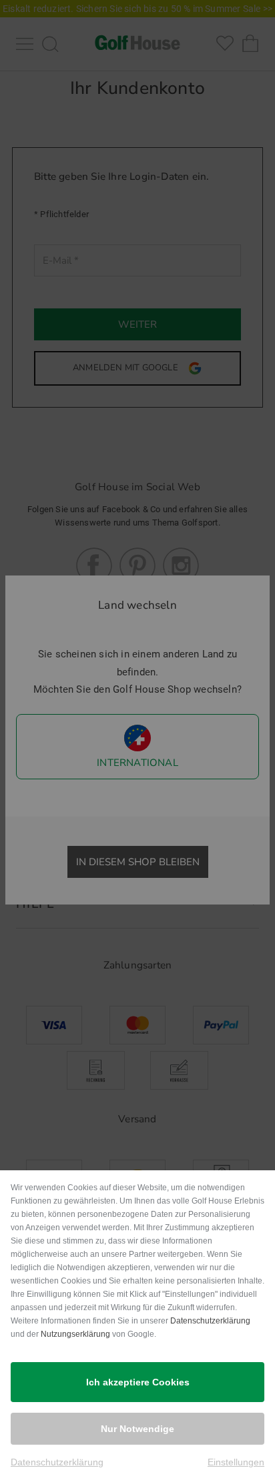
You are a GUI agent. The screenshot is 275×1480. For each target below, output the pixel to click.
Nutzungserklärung (75, 1334)
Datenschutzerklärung (210, 1320)
